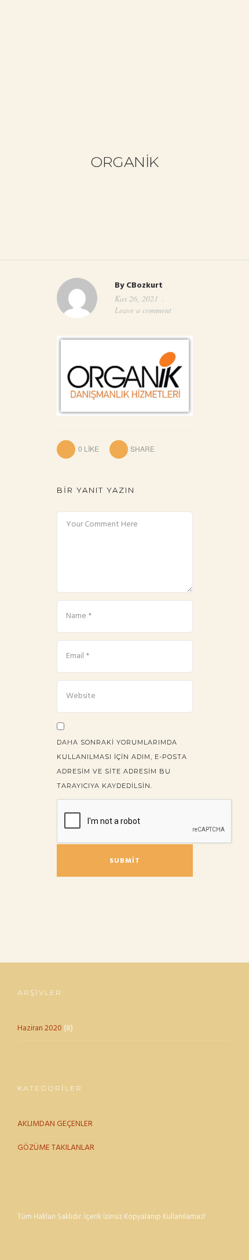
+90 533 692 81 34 (47, 12)
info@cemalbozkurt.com (144, 12)
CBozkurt (144, 285)
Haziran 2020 (39, 1028)
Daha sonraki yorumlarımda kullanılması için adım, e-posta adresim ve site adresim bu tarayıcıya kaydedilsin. (122, 764)
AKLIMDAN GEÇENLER (55, 1124)
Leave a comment (143, 309)
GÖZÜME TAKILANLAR (55, 1147)
